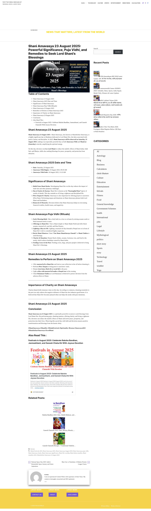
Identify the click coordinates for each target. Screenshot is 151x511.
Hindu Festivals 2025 (36, 451)
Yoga (99, 270)
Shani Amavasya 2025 (49, 451)
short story (101, 244)
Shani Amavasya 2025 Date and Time (45, 101)
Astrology (101, 156)
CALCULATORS (136, 3)
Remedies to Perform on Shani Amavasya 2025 (48, 110)
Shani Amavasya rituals (34, 453)
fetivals (33, 449)
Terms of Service (115, 506)
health (99, 213)
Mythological (103, 235)
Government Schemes (106, 208)
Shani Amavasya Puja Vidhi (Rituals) (45, 106)
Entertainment (116, 3)
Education (101, 182)
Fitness (100, 195)
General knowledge (105, 204)
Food (99, 200)
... (46, 480)
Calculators (102, 169)
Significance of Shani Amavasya (43, 103)
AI (98, 151)
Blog (83, 3)
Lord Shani (52, 149)
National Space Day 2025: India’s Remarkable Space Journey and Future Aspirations (42, 464)
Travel (99, 261)
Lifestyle (101, 230)
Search (96, 48)
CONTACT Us (36, 494)
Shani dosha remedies (76, 453)
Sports (107, 3)
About (52, 494)
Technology (92, 3)
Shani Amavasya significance (50, 453)
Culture (100, 3)
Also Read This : (38, 120)
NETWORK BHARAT (12, 2)
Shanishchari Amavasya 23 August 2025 (48, 455)
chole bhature (103, 173)
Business (101, 164)
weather (100, 266)
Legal (99, 226)
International (102, 217)
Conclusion (36, 118)
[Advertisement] (75, 18)
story (99, 252)
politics (100, 239)
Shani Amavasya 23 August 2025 (43, 99)
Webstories (126, 3)
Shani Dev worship (64, 453)
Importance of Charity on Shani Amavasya (46, 113)
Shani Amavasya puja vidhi (80, 451)
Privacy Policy (105, 506)
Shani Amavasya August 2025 (64, 451)
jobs (98, 222)
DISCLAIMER (72, 494)
